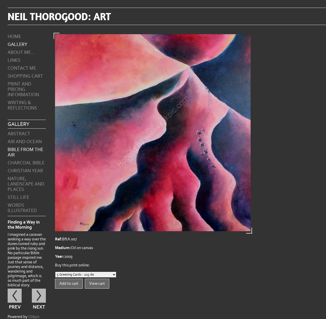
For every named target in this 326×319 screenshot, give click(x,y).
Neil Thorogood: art (59, 16)
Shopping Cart (25, 76)
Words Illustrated (22, 208)
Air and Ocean (25, 141)
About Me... (21, 52)
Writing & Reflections (22, 105)
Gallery (17, 44)
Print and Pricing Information (23, 89)
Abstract (19, 134)
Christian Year (25, 171)
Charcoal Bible (26, 163)
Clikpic (34, 316)
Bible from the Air (25, 152)
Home (14, 36)
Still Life (18, 197)
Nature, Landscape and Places (26, 184)
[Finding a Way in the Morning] (153, 132)
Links (14, 60)
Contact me (22, 68)
